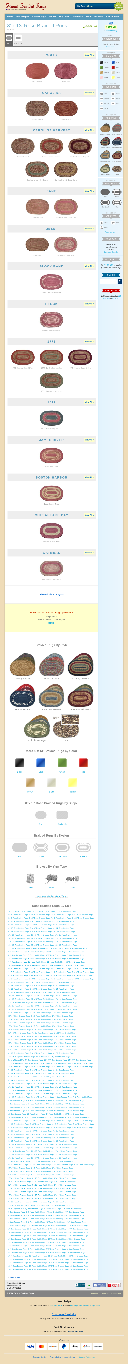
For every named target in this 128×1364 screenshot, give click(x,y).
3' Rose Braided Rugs (78, 948)
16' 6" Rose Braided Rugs (78, 1232)
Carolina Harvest (37, 119)
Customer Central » (111, 252)
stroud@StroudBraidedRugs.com (85, 1306)
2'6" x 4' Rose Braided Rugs (66, 1009)
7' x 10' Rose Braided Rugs (83, 918)
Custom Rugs (39, 17)
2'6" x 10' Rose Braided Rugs (19, 1030)
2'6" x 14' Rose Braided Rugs (19, 1043)
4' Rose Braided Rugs (36, 952)
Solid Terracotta (37, 82)
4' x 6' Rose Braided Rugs (61, 915)
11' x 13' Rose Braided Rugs (42, 999)
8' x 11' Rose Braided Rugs (41, 921)
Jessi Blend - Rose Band (66, 255)
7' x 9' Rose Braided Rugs (61, 918)
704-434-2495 (109, 265)
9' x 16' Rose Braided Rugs (41, 932)
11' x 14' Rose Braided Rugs (42, 938)
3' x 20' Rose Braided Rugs (63, 1053)
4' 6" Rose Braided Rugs (56, 952)
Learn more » (111, 47)
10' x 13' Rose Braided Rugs (19, 935)
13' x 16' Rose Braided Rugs (66, 945)
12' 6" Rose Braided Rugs (77, 1225)
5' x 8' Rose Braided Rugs (18, 918)
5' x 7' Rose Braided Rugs (82, 915)
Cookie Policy (69, 1357)
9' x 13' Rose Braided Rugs (41, 928)
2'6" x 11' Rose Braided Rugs (19, 1033)
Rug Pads (64, 17)
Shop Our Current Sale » (111, 1293)
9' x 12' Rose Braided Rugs (18, 928)
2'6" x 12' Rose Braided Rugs (19, 1036)
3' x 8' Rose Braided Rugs (41, 1023)
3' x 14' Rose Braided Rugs (42, 1043)
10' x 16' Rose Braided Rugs (19, 938)
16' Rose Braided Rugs (74, 965)
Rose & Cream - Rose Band (51, 330)
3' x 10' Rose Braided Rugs (42, 1030)
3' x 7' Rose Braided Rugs (41, 1019)
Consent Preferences (86, 1357)
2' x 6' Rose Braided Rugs (82, 969)
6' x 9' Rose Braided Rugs (39, 918)
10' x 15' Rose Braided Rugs (66, 935)
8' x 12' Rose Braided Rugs (63, 921)
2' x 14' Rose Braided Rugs (65, 1040)
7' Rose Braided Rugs (75, 955)
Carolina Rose (66, 119)
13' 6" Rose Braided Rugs (37, 1229)
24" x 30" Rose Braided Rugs (43, 911)
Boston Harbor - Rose (51, 504)
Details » (52, 623)
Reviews (98, 17)
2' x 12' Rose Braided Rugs (65, 1033)
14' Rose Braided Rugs (36, 965)
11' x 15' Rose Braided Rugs (65, 938)
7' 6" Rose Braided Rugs (17, 959)
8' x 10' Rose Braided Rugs (18, 921)
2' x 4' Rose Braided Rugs (18, 915)
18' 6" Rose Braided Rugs (78, 1236)
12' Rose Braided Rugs (75, 962)
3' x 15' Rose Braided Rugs (42, 1046)
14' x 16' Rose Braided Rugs (19, 948)
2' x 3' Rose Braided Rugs (66, 911)
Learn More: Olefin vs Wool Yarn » (52, 896)
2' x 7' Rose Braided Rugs (18, 972)
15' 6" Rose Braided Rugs (37, 1232)
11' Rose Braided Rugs (56, 962)
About (89, 17)
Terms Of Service (39, 1357)
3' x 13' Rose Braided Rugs (42, 1040)
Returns (52, 17)
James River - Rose (51, 466)
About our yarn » (111, 232)
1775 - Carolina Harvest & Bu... (80, 368)
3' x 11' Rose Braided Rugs (42, 1033)
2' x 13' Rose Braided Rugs (65, 1036)
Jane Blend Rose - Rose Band (66, 217)
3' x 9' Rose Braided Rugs (41, 1026)
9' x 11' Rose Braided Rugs (63, 925)
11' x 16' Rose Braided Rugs (19, 942)
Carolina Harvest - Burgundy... (80, 157)
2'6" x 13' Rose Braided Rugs (19, 1040)
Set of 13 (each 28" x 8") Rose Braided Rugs (25, 1060)
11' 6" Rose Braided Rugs (37, 1225)
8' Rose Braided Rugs (36, 959)
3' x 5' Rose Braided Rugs (39, 915)
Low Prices (77, 17)
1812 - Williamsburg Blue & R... (51, 429)
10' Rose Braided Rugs (37, 962)
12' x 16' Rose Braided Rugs (19, 945)
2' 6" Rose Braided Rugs (59, 948)
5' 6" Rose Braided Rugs (17, 955)
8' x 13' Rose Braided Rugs (18, 925)
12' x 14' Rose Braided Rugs (42, 942)
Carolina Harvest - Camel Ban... (66, 180)
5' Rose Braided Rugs (75, 952)
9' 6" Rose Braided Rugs (17, 962)
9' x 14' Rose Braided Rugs (63, 928)
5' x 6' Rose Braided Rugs (61, 975)
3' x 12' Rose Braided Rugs (42, 1036)
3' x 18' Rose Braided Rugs (18, 1053)
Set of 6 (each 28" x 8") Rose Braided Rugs (53, 1057)
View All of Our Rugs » (52, 594)
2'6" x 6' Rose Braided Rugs (19, 1016)
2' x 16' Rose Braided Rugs (65, 1046)
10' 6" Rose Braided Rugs (76, 1222)
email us (115, 298)
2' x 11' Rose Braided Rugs (65, 1030)
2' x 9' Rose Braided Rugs (61, 972)
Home (10, 17)
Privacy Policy (55, 1357)
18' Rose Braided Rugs (57, 1236)
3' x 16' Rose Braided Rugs (42, 1050)
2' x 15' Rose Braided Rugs (65, 1043)
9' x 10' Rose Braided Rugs (41, 925)
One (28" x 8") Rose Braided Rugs (21, 1057)
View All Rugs (112, 17)
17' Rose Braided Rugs (17, 1236)
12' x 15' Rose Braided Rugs (65, 942)
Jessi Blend (37, 255)
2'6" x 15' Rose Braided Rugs (19, 1046)
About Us (95, 1293)
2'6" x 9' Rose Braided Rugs (19, 1026)
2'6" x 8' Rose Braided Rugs (19, 1023)
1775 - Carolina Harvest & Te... (22, 368)
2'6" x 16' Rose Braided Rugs (19, 1050)
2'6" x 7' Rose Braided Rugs (19, 1019)
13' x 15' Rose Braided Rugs (42, 945)
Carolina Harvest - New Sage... (37, 180)
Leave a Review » (76, 1331)
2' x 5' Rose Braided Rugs (61, 969)
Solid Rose (66, 82)
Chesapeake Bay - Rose (51, 541)
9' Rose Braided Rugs (75, 959)
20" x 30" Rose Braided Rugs (19, 911)
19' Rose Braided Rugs (17, 1239)
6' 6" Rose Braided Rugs (56, 955)
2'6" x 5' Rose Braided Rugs (40, 1013)
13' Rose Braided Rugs (17, 965)
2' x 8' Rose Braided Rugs (39, 972)
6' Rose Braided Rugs (36, 955)
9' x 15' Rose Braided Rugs (18, 932)
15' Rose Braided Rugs (55, 965)
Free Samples (22, 17)
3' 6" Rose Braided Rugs (17, 952)
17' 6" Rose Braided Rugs (37, 1236)
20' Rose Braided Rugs (57, 1239)
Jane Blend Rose (37, 217)
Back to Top (14, 1278)
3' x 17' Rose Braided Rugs (65, 1050)
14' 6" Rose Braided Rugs (78, 1229)
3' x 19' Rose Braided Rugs (41, 1053)
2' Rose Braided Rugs (39, 948)
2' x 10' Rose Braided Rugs (83, 972)
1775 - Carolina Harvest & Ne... (51, 391)
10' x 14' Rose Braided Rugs (42, 935)
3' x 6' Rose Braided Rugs (41, 1016)
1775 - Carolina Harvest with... (51, 368)
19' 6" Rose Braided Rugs (37, 1239)
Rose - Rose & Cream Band (51, 293)
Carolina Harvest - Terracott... (51, 157)
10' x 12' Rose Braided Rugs (64, 932)
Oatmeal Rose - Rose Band (51, 579)
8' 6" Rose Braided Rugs (56, 959)
